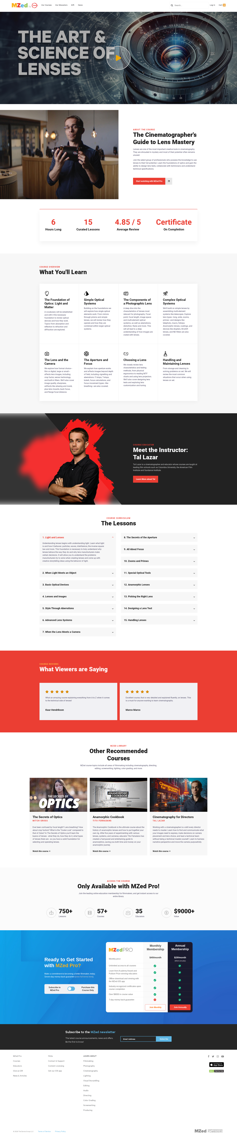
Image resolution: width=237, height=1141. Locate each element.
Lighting (87, 1075)
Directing (87, 1095)
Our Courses (46, 5)
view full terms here (84, 977)
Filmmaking (88, 1060)
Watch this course (40, 851)
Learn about (90, 1056)
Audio (86, 1090)
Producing (87, 1110)
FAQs (50, 1056)
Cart (222, 5)
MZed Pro (17, 1056)
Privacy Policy (60, 1131)
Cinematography (90, 1070)
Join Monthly (155, 1007)
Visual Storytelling (91, 1080)
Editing (86, 1085)
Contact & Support (56, 1060)
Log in (212, 5)
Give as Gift (18, 1070)
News (80, 5)
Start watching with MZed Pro (149, 181)
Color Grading (89, 1100)
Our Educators (61, 5)
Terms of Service (44, 1131)
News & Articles (20, 1075)
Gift (72, 5)
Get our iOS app (55, 1070)
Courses (16, 1060)
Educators (17, 1065)
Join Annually (180, 1007)
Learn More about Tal (145, 479)
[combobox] (189, 5)
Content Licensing (56, 1065)
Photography (89, 1065)
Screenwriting (89, 1105)
